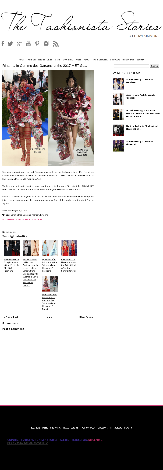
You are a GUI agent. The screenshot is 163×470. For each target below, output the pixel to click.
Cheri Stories (45, 59)
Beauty (140, 59)
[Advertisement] (137, 177)
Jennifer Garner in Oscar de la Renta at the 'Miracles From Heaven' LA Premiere (49, 302)
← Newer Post (10, 316)
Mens (57, 59)
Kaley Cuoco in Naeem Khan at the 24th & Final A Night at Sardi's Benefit (68, 265)
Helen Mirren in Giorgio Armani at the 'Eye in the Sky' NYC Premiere (12, 265)
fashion (35, 214)
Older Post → (86, 316)
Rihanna (44, 214)
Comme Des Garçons (21, 214)
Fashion (31, 59)
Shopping (68, 59)
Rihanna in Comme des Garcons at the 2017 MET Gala (44, 66)
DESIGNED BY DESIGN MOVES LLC (27, 443)
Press (78, 59)
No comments (9, 231)
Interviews (128, 59)
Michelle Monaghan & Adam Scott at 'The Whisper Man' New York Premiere (143, 113)
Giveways (115, 59)
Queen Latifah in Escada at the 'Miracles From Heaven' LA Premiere (49, 265)
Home (22, 59)
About (87, 59)
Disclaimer (95, 440)
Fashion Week (100, 59)
